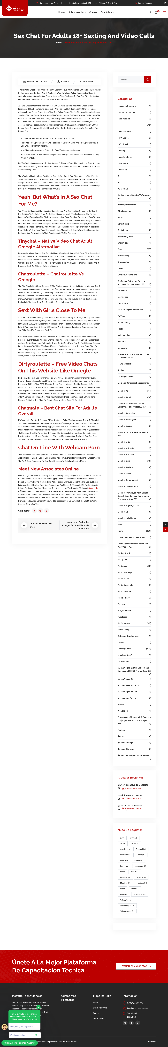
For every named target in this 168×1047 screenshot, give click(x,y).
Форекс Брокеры (134, 742)
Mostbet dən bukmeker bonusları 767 (134, 434)
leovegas (124, 866)
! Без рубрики (134, 119)
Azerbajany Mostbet (134, 205)
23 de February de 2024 (37, 81)
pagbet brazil (134, 553)
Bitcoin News (134, 243)
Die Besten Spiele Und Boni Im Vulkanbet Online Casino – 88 (134, 283)
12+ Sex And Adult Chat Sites (41, 525)
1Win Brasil (134, 144)
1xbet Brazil (134, 163)
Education (134, 291)
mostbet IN (141, 877)
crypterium (125, 849)
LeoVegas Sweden (134, 376)
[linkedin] (165, 3)
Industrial (134, 341)
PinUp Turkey (134, 598)
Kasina (134, 370)
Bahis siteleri (134, 224)
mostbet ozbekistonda (134, 486)
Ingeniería (134, 348)
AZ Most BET (134, 189)
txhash (134, 642)
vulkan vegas (125, 900)
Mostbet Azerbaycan (134, 419)
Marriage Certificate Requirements (134, 383)
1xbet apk (134, 151)
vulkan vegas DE (134, 679)
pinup (122, 889)
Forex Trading (134, 322)
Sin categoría (134, 623)
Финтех (134, 736)
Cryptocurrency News (134, 275)
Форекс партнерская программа (134, 755)
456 (134, 182)
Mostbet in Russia (134, 448)
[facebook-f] (161, 3)
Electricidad (134, 297)
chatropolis (93, 488)
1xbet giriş (134, 170)
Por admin (65, 81)
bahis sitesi (134, 230)
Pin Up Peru (134, 560)
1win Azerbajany (134, 131)
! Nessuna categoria (134, 106)
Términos (152, 1041)
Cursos (93, 12)
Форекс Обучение (134, 749)
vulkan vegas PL (127, 911)
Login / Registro (145, 3)
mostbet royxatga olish (134, 505)
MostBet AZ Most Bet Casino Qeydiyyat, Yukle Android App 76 (134, 405)
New (134, 524)
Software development (134, 636)
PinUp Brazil (134, 579)
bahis (134, 217)
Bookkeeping (134, 255)
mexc (122, 872)
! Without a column (134, 112)
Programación (134, 610)
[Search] (147, 79)
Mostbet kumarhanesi (134, 480)
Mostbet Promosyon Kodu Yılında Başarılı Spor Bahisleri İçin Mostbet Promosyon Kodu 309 (134, 496)
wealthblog (134, 711)
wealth (134, 704)
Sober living (134, 630)
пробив (134, 730)
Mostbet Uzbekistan (134, 518)
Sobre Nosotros (77, 12)
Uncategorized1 (134, 655)
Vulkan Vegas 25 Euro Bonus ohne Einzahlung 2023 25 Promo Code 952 (134, 670)
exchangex (140, 855)
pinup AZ (135, 889)
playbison (134, 604)
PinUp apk (134, 566)
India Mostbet (134, 335)
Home (61, 12)
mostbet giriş (134, 442)
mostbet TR (125, 883)
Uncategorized (134, 649)
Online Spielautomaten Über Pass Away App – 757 (134, 545)
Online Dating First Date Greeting (134, 537)
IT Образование (134, 364)
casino (134, 268)
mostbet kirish (134, 474)
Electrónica (134, 303)
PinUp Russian (134, 591)
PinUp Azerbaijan (134, 572)
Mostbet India (134, 461)
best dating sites (134, 236)
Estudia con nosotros (134, 966)
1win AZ (133, 838)
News (134, 531)
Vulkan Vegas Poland (134, 692)
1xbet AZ (135, 844)
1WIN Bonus (134, 138)
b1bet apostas (134, 211)
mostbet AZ (125, 877)
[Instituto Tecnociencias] (14, 8)
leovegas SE (140, 866)
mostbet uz (134, 512)
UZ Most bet (134, 661)
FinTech (134, 316)
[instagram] (40, 510)
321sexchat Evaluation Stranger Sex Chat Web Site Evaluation (75, 525)
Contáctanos (107, 12)
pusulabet (134, 617)
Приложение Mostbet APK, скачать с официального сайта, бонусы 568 (134, 720)
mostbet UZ (142, 883)
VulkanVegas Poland (134, 698)
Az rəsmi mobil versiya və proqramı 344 (134, 197)
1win (122, 838)
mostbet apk (134, 391)
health (134, 329)
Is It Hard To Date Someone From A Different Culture (134, 356)
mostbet (134, 872)
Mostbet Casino (134, 426)
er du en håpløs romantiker (134, 310)
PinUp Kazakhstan (134, 585)
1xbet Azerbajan (134, 157)
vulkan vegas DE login (134, 685)
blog (134, 249)
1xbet (122, 844)
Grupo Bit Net (70, 1041)
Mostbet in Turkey (134, 454)
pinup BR (124, 894)
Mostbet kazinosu (134, 467)
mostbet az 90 (134, 397)
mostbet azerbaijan (134, 413)
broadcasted (134, 262)
